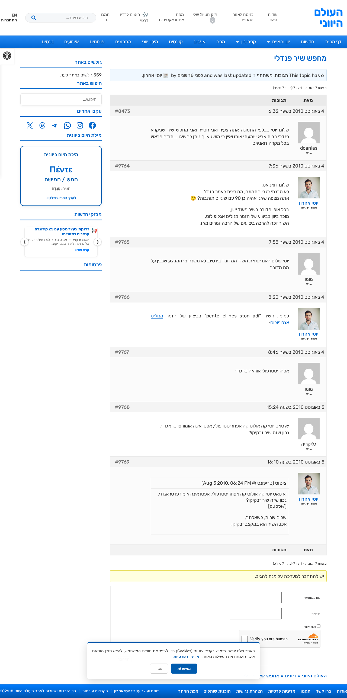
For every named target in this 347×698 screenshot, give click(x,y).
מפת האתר (188, 691)
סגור (159, 669)
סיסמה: (315, 614)
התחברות (9, 20)
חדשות (307, 42)
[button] (7, 57)
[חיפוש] (34, 17)
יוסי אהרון (122, 691)
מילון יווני (150, 42)
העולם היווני (328, 17)
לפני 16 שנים (190, 75)
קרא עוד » (82, 250)
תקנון (305, 691)
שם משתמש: (312, 598)
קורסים (176, 42)
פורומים (97, 42)
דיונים (291, 675)
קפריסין (248, 42)
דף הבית (333, 42)
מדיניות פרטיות (281, 691)
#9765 (122, 242)
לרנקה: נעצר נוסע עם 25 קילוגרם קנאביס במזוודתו (62, 231)
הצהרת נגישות (249, 691)
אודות (342, 691)
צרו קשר (323, 691)
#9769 (122, 462)
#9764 (122, 166)
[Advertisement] (61, 356)
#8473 (122, 111)
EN (14, 15)
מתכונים (123, 42)
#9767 (122, 352)
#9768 (122, 407)
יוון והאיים (281, 42)
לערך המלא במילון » (61, 198)
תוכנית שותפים (217, 691)
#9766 (122, 297)
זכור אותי (310, 627)
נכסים (47, 42)
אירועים (71, 42)
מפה (220, 42)
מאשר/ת (184, 669)
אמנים (199, 42)
